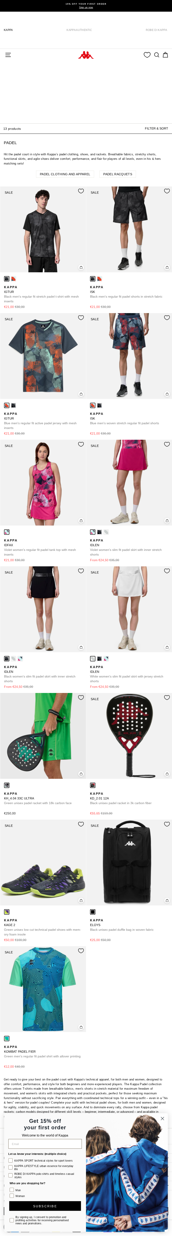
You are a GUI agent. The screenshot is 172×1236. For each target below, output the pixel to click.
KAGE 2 (42, 927)
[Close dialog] (162, 1118)
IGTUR (41, 294)
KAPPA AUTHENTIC (79, 30)
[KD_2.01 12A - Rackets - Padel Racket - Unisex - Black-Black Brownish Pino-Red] (92, 785)
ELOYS (122, 924)
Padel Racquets (117, 174)
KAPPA (8, 30)
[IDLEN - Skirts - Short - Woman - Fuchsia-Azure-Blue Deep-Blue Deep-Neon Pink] (92, 532)
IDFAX (40, 547)
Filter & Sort (156, 128)
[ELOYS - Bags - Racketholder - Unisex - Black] (92, 912)
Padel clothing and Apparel (65, 174)
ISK (126, 291)
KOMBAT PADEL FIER (42, 1051)
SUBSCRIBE (45, 1206)
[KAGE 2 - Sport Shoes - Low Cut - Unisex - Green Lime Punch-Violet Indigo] (6, 912)
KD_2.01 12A (121, 798)
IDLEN (126, 547)
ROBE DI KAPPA (156, 30)
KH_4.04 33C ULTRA (38, 798)
